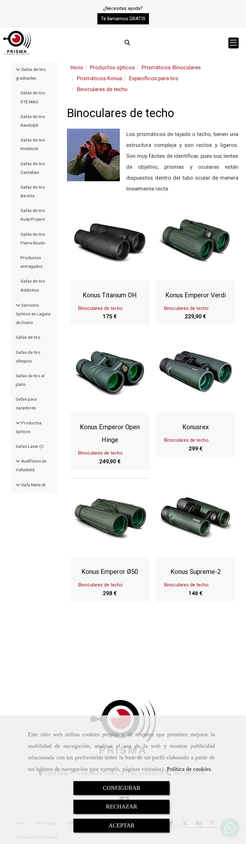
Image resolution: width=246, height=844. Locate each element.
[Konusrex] (195, 373)
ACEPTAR (122, 825)
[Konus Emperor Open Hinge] (109, 373)
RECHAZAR (121, 806)
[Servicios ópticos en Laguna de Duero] (18, 305)
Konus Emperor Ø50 (109, 571)
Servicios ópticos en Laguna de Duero (33, 314)
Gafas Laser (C (30, 446)
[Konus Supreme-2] (195, 518)
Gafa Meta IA (32, 484)
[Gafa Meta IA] (18, 484)
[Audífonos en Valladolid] (18, 461)
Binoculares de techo (100, 308)
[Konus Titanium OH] (109, 241)
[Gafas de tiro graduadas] (18, 69)
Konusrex (195, 427)
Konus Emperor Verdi (195, 295)
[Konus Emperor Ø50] (109, 518)
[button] (123, 18)
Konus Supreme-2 (195, 571)
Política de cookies (189, 769)
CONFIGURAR (121, 788)
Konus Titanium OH (110, 295)
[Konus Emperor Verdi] (195, 241)
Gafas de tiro (28, 337)
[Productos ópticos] (18, 422)
